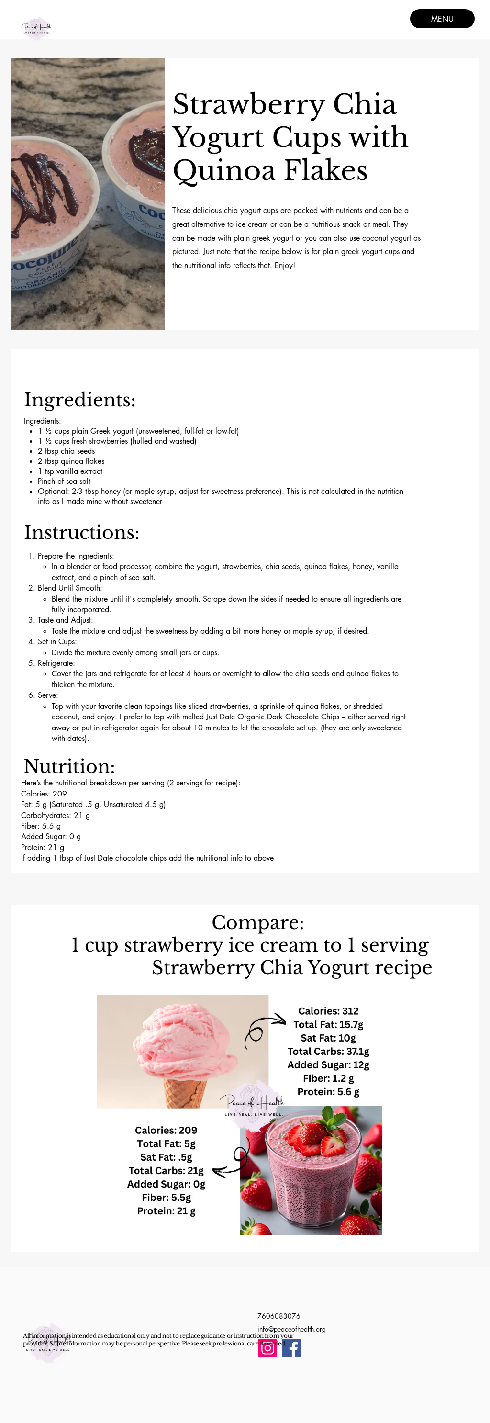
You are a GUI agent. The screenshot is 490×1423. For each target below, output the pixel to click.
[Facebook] (291, 1348)
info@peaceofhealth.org (291, 1328)
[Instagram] (267, 1348)
